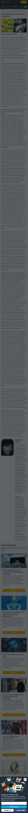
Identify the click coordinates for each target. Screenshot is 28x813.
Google (6, 810)
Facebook (20, 810)
